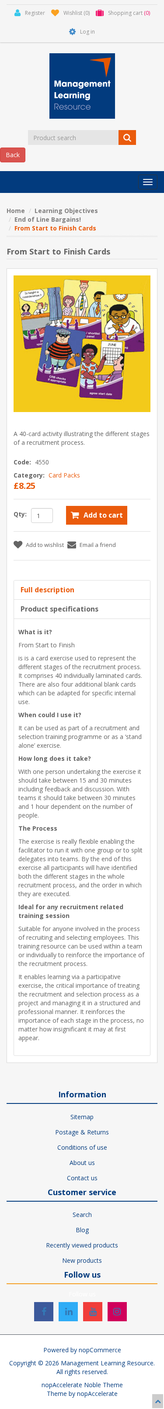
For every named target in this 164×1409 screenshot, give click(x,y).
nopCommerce (100, 1350)
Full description (47, 590)
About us (82, 1162)
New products (82, 1260)
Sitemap (82, 1117)
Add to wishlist (45, 545)
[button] (147, 182)
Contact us (82, 1178)
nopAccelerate (97, 1393)
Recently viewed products (82, 1245)
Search (82, 1214)
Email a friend (98, 545)
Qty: (20, 514)
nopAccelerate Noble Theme (82, 1385)
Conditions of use (82, 1147)
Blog (82, 1230)
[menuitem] (82, 1117)
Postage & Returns (82, 1132)
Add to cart (103, 515)
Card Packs (64, 475)
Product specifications (59, 609)
